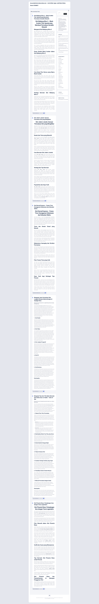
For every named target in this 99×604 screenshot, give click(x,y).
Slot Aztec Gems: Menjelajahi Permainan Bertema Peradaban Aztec (62, 20)
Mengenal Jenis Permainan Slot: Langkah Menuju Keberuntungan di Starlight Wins (43, 299)
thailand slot (60, 86)
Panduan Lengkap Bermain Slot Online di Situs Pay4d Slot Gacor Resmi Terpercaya (62, 29)
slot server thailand (60, 87)
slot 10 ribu (36, 31)
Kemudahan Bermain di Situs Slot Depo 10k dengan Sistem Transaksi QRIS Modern (62, 23)
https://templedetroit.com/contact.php (63, 99)
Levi (38, 113)
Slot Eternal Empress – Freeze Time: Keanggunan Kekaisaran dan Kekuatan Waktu (44, 207)
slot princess (60, 79)
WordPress (49, 598)
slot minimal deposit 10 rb (49, 405)
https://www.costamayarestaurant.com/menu (64, 43)
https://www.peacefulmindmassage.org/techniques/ (65, 50)
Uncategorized (42, 200)
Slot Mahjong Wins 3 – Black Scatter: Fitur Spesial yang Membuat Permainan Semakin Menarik (43, 17)
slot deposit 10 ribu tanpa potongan (49, 137)
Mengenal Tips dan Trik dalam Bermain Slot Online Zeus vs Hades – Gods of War (44, 397)
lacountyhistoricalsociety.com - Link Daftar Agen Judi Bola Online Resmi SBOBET (47, 4)
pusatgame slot (60, 72)
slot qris (59, 73)
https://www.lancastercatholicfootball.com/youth (64, 38)
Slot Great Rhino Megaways (61, 21)
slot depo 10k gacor (61, 63)
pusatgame (59, 69)
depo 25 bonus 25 (60, 83)
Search (59, 12)
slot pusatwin (36, 512)
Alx (53, 598)
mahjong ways (60, 80)
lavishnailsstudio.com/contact (41, 56)
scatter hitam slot (60, 76)
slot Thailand (60, 62)
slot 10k (59, 66)
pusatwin (59, 70)
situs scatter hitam (60, 59)
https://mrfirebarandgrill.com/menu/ (63, 39)
